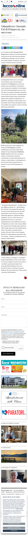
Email (2, 307)
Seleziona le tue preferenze (14, 527)
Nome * (3, 299)
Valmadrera (5, 44)
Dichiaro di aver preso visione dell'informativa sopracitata (10, 341)
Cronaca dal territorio (8, 35)
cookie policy (19, 508)
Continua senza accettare (14, 523)
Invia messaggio (8, 353)
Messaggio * (4, 315)
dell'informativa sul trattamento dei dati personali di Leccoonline (12, 333)
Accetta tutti (14, 530)
